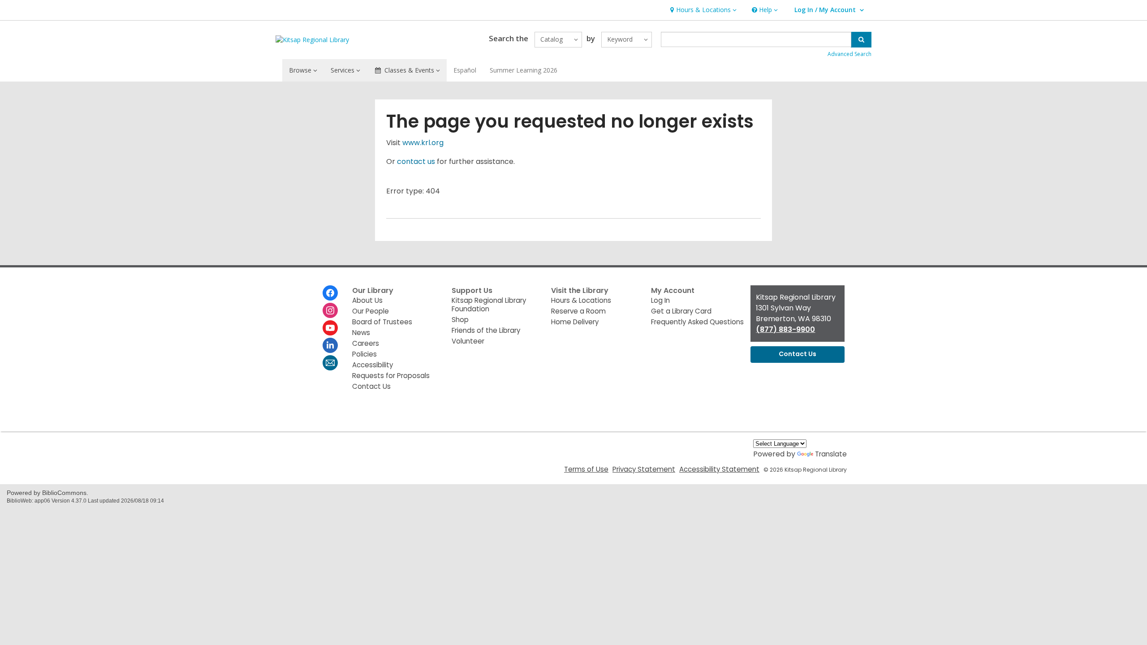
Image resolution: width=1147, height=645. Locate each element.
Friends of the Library (486, 330)
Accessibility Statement (719, 469)
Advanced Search (849, 54)
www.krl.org (423, 143)
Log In (660, 300)
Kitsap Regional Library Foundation (489, 305)
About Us (367, 300)
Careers (365, 343)
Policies (364, 354)
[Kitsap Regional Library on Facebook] (330, 293)
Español (464, 70)
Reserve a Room (578, 311)
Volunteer (468, 341)
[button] (702, 10)
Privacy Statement (643, 469)
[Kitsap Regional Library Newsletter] (330, 362)
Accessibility (372, 365)
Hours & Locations (581, 300)
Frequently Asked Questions (697, 322)
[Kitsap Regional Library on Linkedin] (330, 345)
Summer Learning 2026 (523, 70)
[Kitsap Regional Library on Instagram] (330, 310)
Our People (370, 311)
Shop (460, 319)
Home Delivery (575, 322)
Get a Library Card (681, 311)
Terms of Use (586, 469)
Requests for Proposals (391, 375)
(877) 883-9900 (785, 329)
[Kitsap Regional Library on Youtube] (330, 327)
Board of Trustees (382, 322)
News (361, 332)
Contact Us (371, 386)
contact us (416, 161)
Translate (831, 454)
